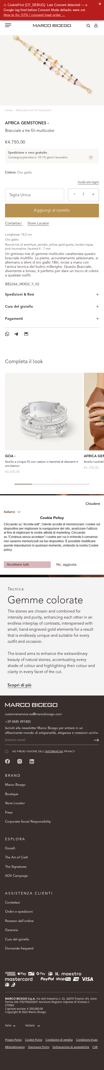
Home (9, 110)
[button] (12, 512)
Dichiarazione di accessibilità (71, 1047)
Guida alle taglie (88, 182)
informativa (54, 751)
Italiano (30, 1025)
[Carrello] (95, 26)
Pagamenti (14, 319)
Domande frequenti (19, 948)
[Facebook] (7, 761)
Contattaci (13, 223)
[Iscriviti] (96, 740)
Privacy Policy (13, 1040)
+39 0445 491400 (18, 722)
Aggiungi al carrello (52, 211)
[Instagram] (19, 761)
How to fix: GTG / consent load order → (34, 15)
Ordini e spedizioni (19, 911)
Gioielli (10, 848)
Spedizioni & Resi (19, 294)
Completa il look (24, 361)
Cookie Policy (33, 1040)
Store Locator (38, 223)
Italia (8, 1025)
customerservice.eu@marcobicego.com (33, 714)
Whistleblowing (15, 1047)
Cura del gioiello (19, 306)
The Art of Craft (16, 857)
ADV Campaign (16, 876)
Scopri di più (19, 685)
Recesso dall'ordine (19, 921)
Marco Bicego (15, 785)
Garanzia (11, 930)
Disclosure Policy (38, 1047)
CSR (95, 1047)
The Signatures (16, 867)
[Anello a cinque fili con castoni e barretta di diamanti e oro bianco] (44, 411)
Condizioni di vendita (59, 1040)
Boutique (11, 794)
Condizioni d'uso (87, 1040)
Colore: (10, 172)
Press (9, 812)
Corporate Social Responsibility (28, 821)
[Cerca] (84, 26)
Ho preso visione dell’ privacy (43, 751)
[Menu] (8, 25)
